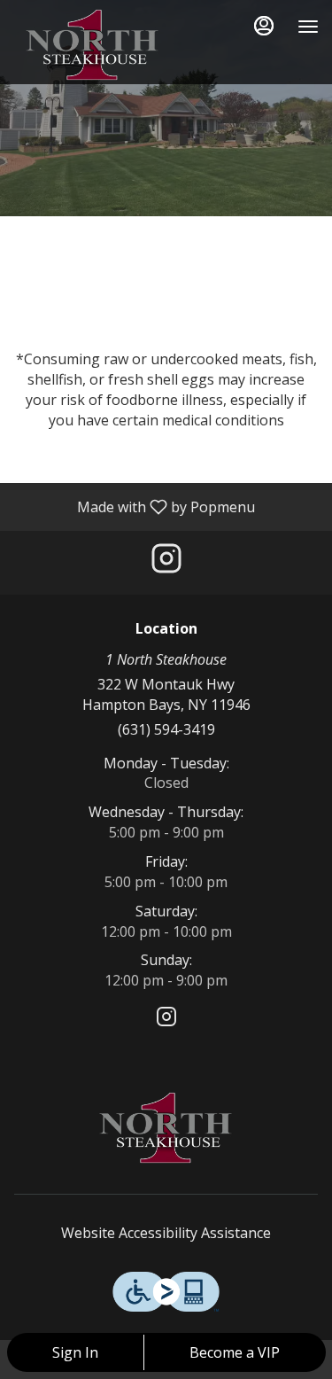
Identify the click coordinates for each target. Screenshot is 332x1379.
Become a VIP (234, 1352)
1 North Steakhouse (166, 1127)
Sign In (75, 1352)
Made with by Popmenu (134, 506)
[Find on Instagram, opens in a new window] (166, 562)
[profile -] (263, 25)
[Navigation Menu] (308, 27)
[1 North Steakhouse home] (93, 44)
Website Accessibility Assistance (166, 1233)
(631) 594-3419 (166, 729)
